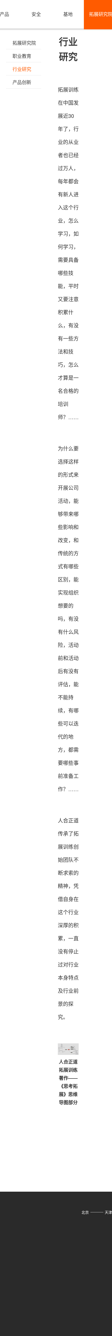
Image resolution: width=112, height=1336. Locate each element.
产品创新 (22, 82)
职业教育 (22, 55)
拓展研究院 (24, 42)
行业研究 (22, 68)
